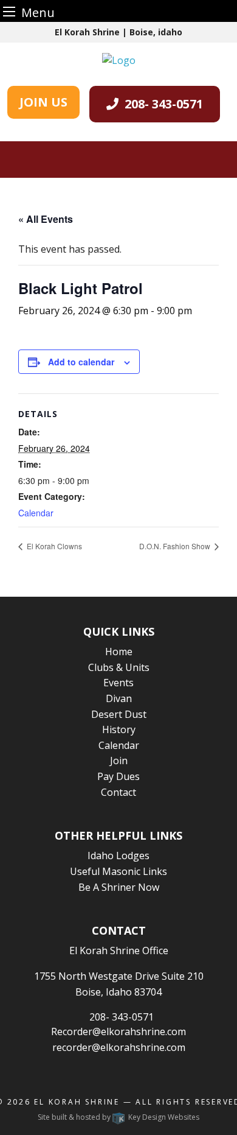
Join (119, 760)
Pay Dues (118, 776)
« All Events (45, 219)
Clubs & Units (118, 667)
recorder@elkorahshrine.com (118, 1047)
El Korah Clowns (53, 546)
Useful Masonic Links (118, 871)
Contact (118, 792)
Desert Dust (118, 714)
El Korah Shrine (77, 1102)
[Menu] (9, 11)
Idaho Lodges (118, 855)
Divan (119, 698)
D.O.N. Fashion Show (175, 546)
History (119, 729)
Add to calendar (81, 362)
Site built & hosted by (118, 1117)
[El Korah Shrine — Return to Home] (119, 59)
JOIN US (43, 102)
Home (118, 651)
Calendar (35, 513)
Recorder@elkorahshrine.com (118, 1031)
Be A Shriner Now (118, 887)
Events (118, 682)
